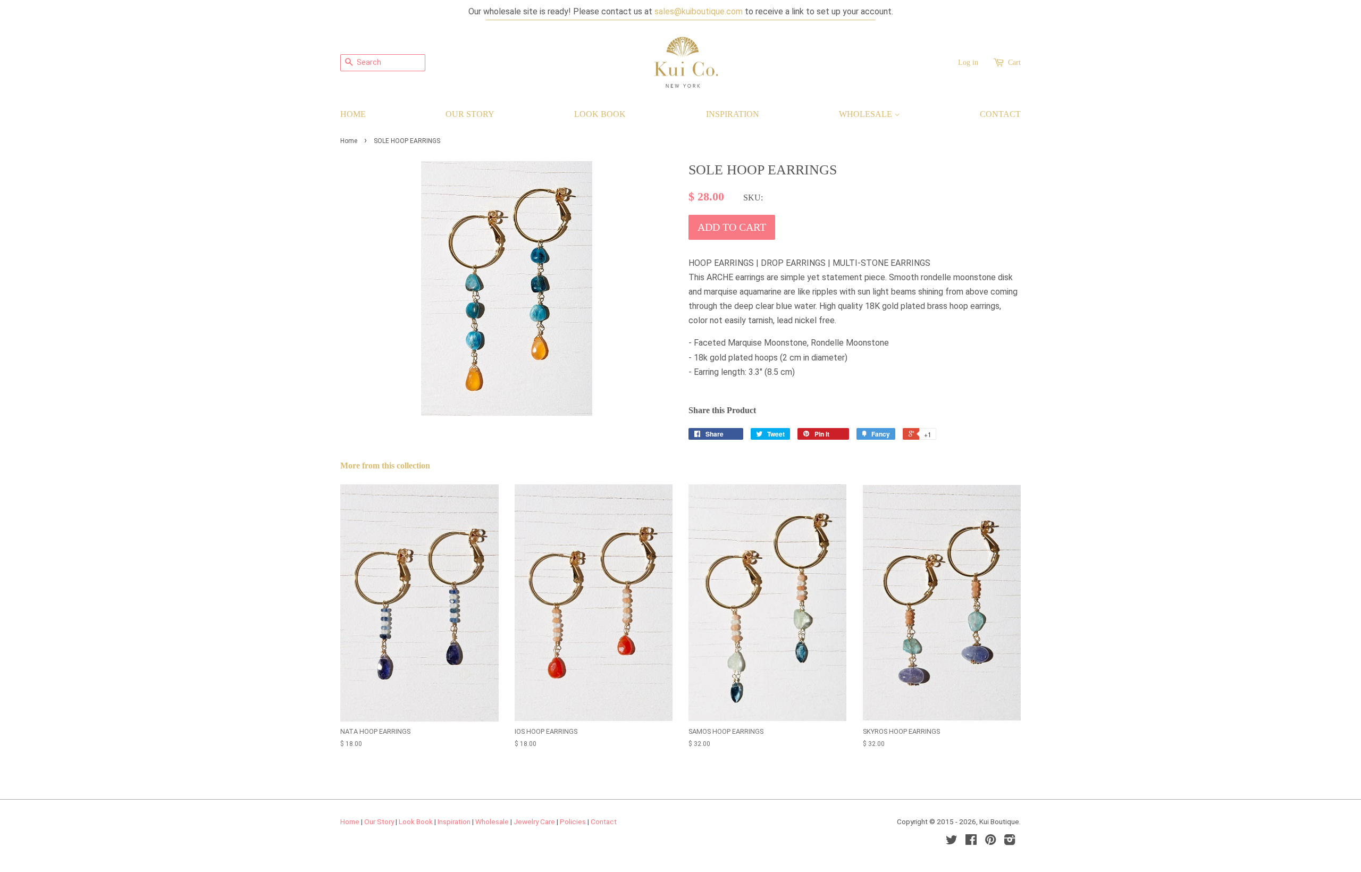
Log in (968, 62)
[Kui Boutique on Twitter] (951, 841)
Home (353, 114)
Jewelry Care (534, 821)
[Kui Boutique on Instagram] (1009, 841)
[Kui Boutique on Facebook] (971, 841)
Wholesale (866, 114)
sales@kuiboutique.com (698, 11)
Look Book (600, 114)
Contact (1000, 114)
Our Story (470, 114)
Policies (573, 821)
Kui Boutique (999, 821)
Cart (1014, 62)
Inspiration (732, 114)
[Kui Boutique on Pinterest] (990, 841)
